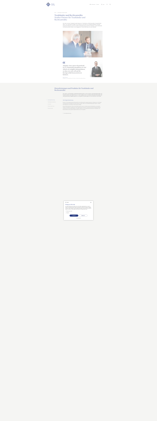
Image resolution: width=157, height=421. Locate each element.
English (68, 202)
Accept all (73, 215)
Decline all (83, 215)
